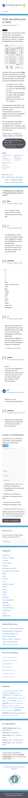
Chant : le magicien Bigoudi (13, 180)
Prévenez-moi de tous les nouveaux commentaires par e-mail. (12, 496)
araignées (12, 690)
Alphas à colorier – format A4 (11, 639)
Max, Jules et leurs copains (10, 571)
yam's (17, 177)
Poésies (4, 592)
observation (5, 707)
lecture (5, 703)
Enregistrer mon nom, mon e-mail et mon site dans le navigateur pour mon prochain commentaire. (14, 487)
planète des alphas (19, 707)
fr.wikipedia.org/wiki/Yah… (13, 348)
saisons (4, 715)
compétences (6, 695)
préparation (21, 713)
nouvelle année (17, 705)
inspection (19, 700)
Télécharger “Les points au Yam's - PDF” (13, 143)
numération (8, 177)
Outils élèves (6, 610)
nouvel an (12, 705)
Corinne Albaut (15, 695)
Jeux (11, 174)
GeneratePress (18, 795)
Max (3, 705)
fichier (4, 700)
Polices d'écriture (7, 608)
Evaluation (5, 597)
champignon (17, 693)
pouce (13, 710)
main (18, 703)
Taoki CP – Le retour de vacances (12, 628)
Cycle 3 (4, 613)
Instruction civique (8, 584)
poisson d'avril (5, 710)
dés (21, 177)
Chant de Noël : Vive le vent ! (8, 673)
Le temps (5, 560)
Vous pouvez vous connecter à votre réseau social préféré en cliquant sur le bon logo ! (12, 441)
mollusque (8, 705)
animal (8, 690)
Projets (4, 589)
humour (14, 700)
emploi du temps (13, 698)
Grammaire (5, 555)
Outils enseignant (7, 600)
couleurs (21, 695)
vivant (16, 715)
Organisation (6, 605)
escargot (20, 698)
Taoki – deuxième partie (9, 641)
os (9, 707)
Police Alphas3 (14, 733)
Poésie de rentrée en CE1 (10, 634)
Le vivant (5, 579)
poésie (5, 713)
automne (16, 690)
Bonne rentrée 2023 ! (9, 636)
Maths (7, 174)
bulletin (21, 690)
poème (18, 710)
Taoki (4, 576)
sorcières (8, 715)
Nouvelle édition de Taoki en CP (12, 631)
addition (4, 690)
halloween (9, 700)
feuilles (24, 698)
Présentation (6, 615)
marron (21, 703)
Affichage (5, 602)
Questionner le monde (9, 568)
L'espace (5, 565)
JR (8, 226)
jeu (14, 177)
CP (3, 697)
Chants (4, 594)
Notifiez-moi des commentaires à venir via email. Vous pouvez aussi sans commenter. (13, 514)
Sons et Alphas (7, 563)
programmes (13, 713)
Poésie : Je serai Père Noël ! (14, 182)
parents (12, 707)
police (9, 710)
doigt (7, 698)
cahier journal (6, 693)
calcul (12, 693)
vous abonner (6, 516)
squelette (12, 715)
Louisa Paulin (14, 703)
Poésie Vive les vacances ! (10, 644)
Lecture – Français (8, 558)
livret (10, 703)
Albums (4, 587)
